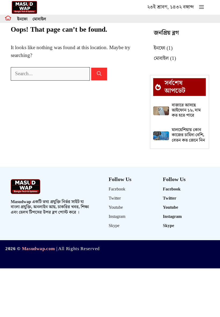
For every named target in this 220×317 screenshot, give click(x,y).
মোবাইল (39, 19)
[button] (201, 7)
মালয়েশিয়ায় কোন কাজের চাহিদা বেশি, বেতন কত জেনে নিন (188, 135)
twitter (115, 198)
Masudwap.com (38, 249)
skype (114, 225)
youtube (116, 207)
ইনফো (22, 19)
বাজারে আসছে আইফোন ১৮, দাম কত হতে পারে (186, 110)
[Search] (99, 74)
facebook (117, 189)
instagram (117, 216)
